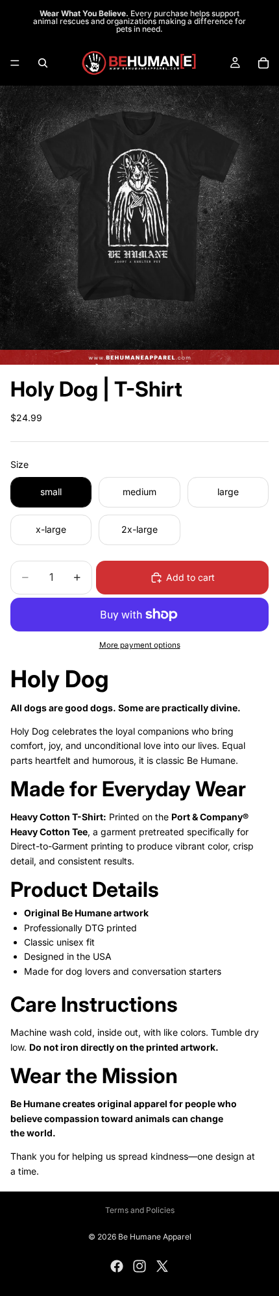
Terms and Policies (140, 1210)
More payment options (139, 645)
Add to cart (190, 577)
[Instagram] (139, 1266)
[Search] (43, 63)
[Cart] (263, 63)
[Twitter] (162, 1266)
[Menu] (15, 63)
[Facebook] (117, 1266)
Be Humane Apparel (154, 1236)
